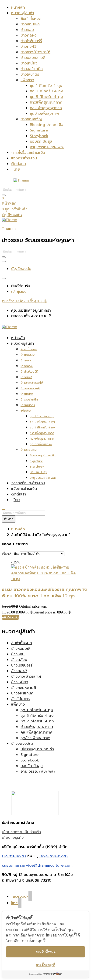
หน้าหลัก (18, 7)
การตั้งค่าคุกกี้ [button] (45, 965)
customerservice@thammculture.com (37, 865)
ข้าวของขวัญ (31, 119)
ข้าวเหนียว (29, 63)
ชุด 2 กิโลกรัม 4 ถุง (46, 91)
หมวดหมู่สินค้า (22, 13)
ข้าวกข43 (29, 46)
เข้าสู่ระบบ (19, 291)
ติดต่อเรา (18, 164)
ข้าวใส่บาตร (30, 74)
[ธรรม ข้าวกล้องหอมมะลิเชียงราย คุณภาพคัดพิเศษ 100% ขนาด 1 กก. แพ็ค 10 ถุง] (45, 579)
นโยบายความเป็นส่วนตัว (21, 832)
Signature (39, 130)
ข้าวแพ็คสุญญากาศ (46, 102)
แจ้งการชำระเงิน (24, 158)
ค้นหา (9, 519)
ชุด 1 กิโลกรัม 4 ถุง (46, 85)
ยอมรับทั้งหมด (46, 952)
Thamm (9, 228)
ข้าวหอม (27, 30)
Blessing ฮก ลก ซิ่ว (46, 125)
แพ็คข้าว (27, 80)
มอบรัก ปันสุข (41, 141)
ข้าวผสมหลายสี (33, 58)
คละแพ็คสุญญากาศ (46, 108)
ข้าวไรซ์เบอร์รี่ (31, 41)
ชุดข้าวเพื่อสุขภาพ (44, 113)
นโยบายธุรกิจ (13, 837)
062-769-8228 (53, 856)
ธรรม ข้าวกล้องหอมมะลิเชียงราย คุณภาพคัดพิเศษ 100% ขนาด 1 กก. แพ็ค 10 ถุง (44, 592)
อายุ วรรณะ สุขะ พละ (47, 147)
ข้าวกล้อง (28, 35)
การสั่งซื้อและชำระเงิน (28, 152)
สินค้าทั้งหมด (31, 18)
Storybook (39, 136)
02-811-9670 (14, 856)
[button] (24, 301)
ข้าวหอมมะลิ (30, 24)
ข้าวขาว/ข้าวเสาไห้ (35, 52)
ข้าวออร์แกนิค (32, 69)
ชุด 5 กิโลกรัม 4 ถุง (46, 97)
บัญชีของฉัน (12, 215)
